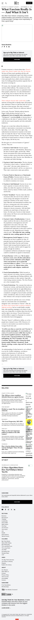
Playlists (4, 563)
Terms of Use (5, 576)
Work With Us (5, 571)
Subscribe (17, 59)
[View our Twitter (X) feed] (11, 509)
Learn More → (6, 608)
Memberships (5, 586)
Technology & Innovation (10, 465)
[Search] (6, 3)
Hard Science (5, 534)
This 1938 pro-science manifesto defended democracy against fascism (12, 396)
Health (3, 532)
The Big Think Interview (8, 559)
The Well (4, 549)
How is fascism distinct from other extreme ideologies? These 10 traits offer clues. (12, 447)
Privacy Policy (5, 575)
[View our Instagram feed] (8, 509)
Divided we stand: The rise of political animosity (13, 410)
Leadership (5, 521)
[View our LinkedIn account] (14, 509)
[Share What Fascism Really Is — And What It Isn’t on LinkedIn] (9, 47)
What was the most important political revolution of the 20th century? (11, 432)
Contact (4, 573)
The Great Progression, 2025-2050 (12, 421)
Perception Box (6, 551)
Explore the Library (7, 564)
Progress (4, 419)
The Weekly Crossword (11, 589)
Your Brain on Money (7, 561)
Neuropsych (5, 517)
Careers (4, 580)
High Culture (5, 524)
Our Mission (5, 570)
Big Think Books (6, 541)
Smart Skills (5, 522)
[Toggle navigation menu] (2, 3)
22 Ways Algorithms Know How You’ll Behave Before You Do (12, 469)
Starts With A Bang (8, 393)
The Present (5, 407)
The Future (5, 529)
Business (4, 516)
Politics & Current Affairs (10, 6)
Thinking (4, 444)
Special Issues (5, 536)
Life (3, 531)
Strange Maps (5, 553)
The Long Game (6, 548)
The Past (4, 428)
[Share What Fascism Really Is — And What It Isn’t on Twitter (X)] (7, 47)
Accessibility (5, 578)
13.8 (3, 554)
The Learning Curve (7, 546)
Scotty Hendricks (6, 44)
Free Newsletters (6, 585)
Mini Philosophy (6, 544)
